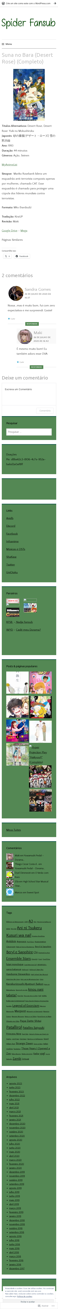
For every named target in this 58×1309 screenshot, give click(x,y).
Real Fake (25, 1034)
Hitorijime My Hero (13, 979)
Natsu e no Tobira (31, 1016)
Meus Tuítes (13, 830)
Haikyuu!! (25, 970)
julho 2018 (14, 1240)
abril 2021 (14, 1107)
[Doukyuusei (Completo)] (17, 683)
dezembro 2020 (17, 1123)
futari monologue (14, 964)
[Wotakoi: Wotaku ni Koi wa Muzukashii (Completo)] (17, 731)
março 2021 (15, 1111)
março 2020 (15, 1160)
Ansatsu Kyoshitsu (38, 936)
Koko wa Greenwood (15, 1001)
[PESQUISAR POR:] (29, 432)
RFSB (9, 622)
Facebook (12, 533)
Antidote (11, 941)
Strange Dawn (24, 1043)
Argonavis (21, 941)
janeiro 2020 (15, 1168)
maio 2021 (14, 1103)
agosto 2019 (15, 1188)
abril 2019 (14, 1204)
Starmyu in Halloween (35, 1039)
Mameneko (10, 1011)
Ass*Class (30, 942)
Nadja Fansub (24, 622)
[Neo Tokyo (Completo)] (40, 801)
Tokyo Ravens (16, 1054)
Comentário (45, 410)
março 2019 (15, 1208)
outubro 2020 (16, 1131)
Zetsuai (25, 1059)
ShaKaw (11, 556)
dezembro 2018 (17, 1220)
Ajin (35, 922)
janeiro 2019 (15, 1216)
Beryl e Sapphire (19, 952)
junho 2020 (15, 1148)
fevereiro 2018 (16, 1260)
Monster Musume (18, 1016)
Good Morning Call (30, 965)
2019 (26, 922)
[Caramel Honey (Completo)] (17, 707)
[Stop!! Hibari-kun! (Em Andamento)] (40, 683)
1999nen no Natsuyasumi (15, 922)
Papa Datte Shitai (30, 1021)
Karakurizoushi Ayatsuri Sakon (24, 984)
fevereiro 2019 (16, 1212)
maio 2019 (14, 1200)
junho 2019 (14, 1196)
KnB (39, 996)
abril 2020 (14, 1156)
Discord (10, 526)
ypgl (42, 1053)
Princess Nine (13, 1033)
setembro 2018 (16, 1232)
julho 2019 (14, 1192)
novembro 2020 (17, 1127)
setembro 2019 (16, 1184)
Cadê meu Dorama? (28, 629)
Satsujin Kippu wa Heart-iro (38, 1034)
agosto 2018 (15, 1236)
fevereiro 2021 (16, 1115)
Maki (38, 333)
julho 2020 (14, 1144)
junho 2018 (14, 1244)
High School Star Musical (39, 974)
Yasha (36, 1053)
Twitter (10, 564)
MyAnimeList (9, 164)
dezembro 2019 (17, 1172)
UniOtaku (12, 572)
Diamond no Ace (44, 953)
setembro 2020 (17, 1136)
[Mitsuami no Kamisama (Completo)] (40, 733)
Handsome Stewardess (18, 974)
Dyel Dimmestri (23, 873)
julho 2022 (14, 1099)
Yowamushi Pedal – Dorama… (30, 868)
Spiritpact (23, 1039)
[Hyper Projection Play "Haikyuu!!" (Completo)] (40, 755)
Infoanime (12, 541)
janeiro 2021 (15, 1119)
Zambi (17, 1058)
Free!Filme (46, 959)
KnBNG (44, 996)
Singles (8, 1039)
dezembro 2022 (17, 1095)
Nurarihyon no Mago (44, 1016)
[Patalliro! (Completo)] (40, 708)
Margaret (20, 1011)
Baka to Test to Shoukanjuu (25, 947)
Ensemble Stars (18, 959)
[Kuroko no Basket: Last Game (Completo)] (40, 777)
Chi (36, 952)
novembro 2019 (17, 1176)
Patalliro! (14, 1027)
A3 (31, 921)
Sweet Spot (33, 892)
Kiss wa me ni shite (31, 996)
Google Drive (9, 230)
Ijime (41, 979)
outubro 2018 (15, 1228)
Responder (32, 324)
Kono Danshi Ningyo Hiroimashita (36, 1001)
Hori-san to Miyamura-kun (30, 979)
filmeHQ (35, 959)
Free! (40, 959)
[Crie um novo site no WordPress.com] (29, 3)
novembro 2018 (17, 1224)
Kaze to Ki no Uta (21, 990)
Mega (24, 230)
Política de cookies (24, 1296)
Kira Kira (20, 996)
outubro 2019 (15, 1180)
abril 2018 (14, 1252)
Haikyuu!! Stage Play (36, 970)
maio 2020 (14, 1152)
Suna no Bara (38, 1044)
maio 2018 (14, 1248)
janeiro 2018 (15, 1264)
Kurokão (9, 1006)
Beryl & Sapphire (43, 947)
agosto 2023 (15, 1083)
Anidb (9, 518)
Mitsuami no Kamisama (35, 1011)
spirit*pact (15, 1039)
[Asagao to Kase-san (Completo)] (17, 755)
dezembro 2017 (17, 1268)
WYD (9, 629)
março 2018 (15, 1256)
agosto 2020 (15, 1140)
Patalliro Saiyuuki (33, 1027)
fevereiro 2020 (16, 1164)
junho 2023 (14, 1087)
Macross (43, 1006)
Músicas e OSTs (15, 549)
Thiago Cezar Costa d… (26, 864)
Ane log (13, 929)
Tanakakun (17, 1049)
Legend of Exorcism (25, 1005)
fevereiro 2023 (16, 1091)
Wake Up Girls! (27, 1054)
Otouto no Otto (12, 1021)
